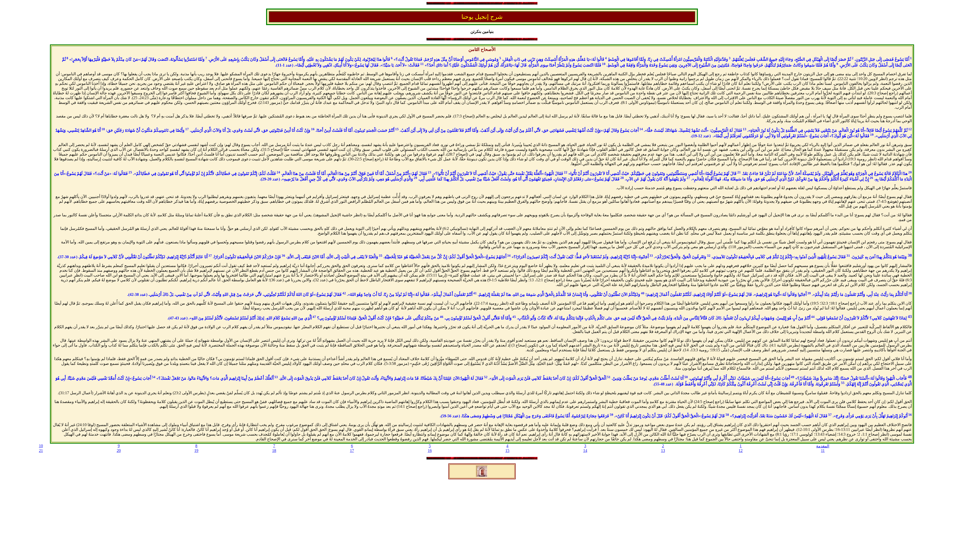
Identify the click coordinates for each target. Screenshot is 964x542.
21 (41, 450)
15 (507, 450)
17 (352, 450)
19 (196, 450)
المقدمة (822, 446)
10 (41, 446)
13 (663, 450)
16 (430, 450)
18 (274, 450)
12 (741, 450)
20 (119, 450)
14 (585, 450)
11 (823, 450)
